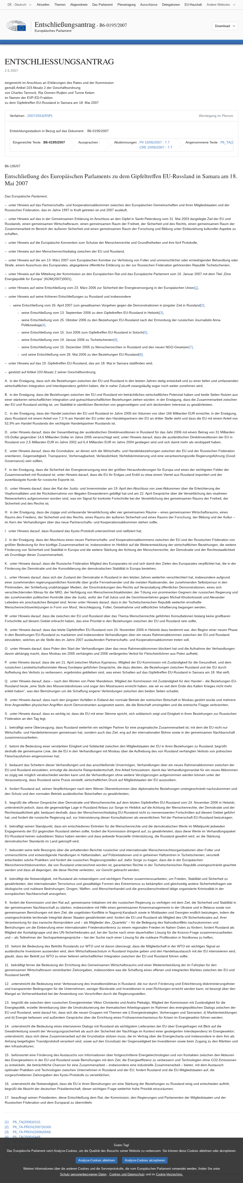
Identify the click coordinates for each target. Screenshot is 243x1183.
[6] (115, 340)
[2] (202, 305)
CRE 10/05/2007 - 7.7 (156, 147)
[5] (145, 332)
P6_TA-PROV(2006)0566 (32, 1132)
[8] (141, 354)
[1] (196, 288)
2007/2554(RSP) (39, 116)
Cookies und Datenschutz (127, 1174)
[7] (191, 347)
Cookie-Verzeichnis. (169, 1174)
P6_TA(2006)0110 (26, 1122)
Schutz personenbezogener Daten (83, 1174)
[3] (161, 313)
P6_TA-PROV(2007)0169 (32, 1127)
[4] (43, 325)
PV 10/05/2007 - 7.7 (155, 142)
